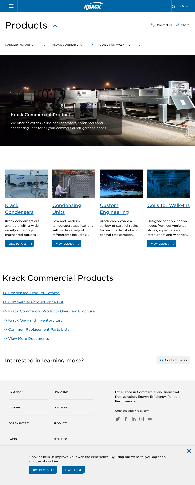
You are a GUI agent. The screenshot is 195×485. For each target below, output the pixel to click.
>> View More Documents (25, 338)
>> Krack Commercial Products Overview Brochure (48, 311)
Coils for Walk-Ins (115, 44)
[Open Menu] (11, 6)
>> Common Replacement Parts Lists (35, 329)
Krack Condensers (67, 44)
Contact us (164, 25)
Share (185, 25)
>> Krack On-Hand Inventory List (32, 320)
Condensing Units (19, 44)
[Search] (173, 6)
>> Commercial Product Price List (32, 302)
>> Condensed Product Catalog (31, 293)
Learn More (73, 470)
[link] (93, 6)
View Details (21, 244)
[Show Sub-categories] (55, 25)
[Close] (188, 450)
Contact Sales (175, 360)
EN (182, 6)
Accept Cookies (43, 470)
